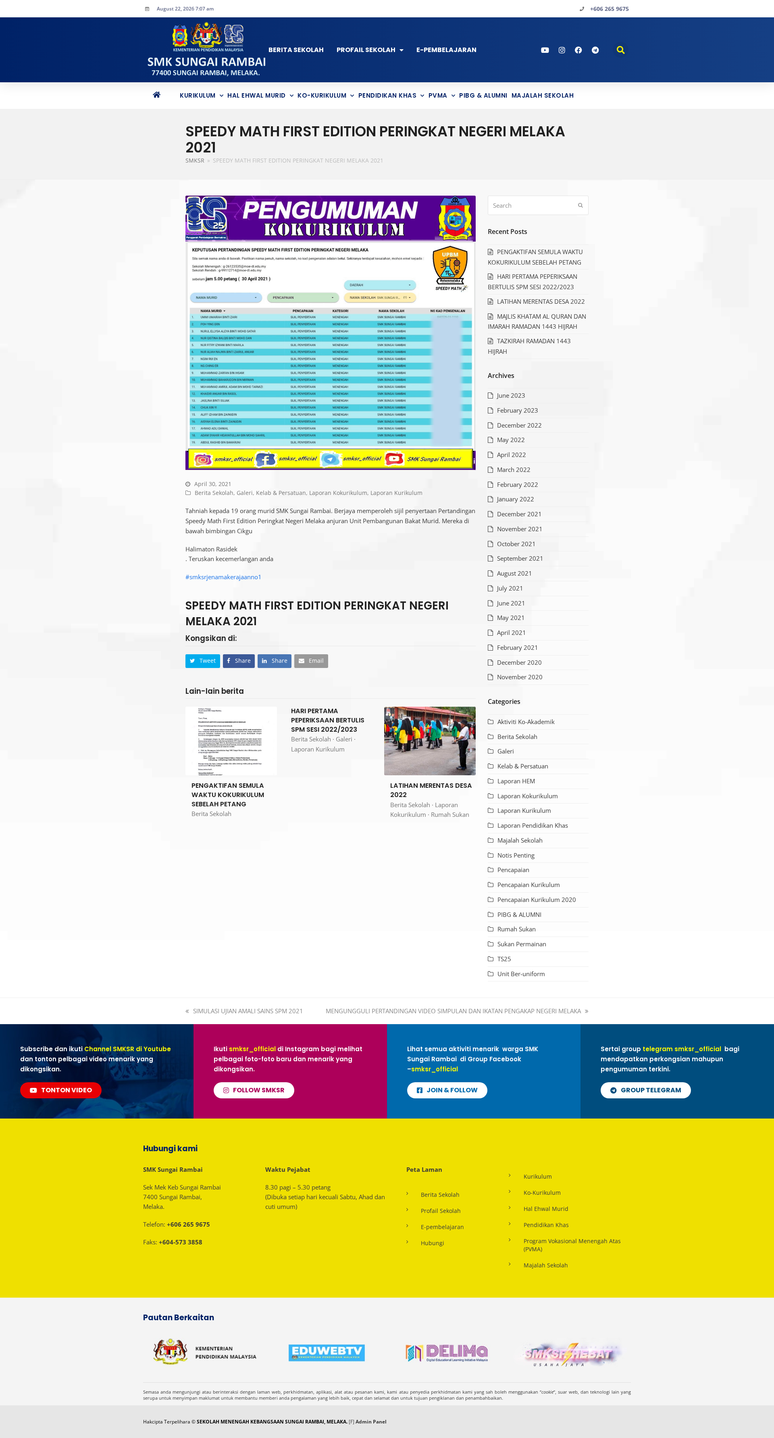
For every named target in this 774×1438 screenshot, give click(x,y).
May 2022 (511, 440)
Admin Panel (371, 1421)
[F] (351, 1421)
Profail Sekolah (366, 49)
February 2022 (517, 484)
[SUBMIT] (580, 205)
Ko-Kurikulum (322, 95)
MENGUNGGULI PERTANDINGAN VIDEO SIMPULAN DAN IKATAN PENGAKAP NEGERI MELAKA (453, 1011)
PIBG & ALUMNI (483, 95)
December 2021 (519, 514)
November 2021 (520, 529)
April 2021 (511, 632)
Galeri (245, 493)
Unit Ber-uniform (521, 974)
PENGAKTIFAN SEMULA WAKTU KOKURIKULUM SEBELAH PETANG (227, 794)
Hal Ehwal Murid (256, 95)
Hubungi (432, 1243)
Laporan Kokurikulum (338, 493)
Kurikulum (198, 95)
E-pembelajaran (442, 1227)
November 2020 (520, 677)
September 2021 (520, 558)
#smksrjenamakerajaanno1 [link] (223, 577)
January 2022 (515, 499)
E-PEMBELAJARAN (446, 49)
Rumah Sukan (450, 814)
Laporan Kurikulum (396, 493)
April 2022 (511, 455)
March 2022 (514, 469)
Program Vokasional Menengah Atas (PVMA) (572, 1245)
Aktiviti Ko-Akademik (526, 722)
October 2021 (516, 544)
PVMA (438, 95)
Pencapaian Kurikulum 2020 (536, 899)
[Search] (538, 205)
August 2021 (514, 573)
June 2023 (511, 395)
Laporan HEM (516, 781)
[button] (620, 50)
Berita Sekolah (296, 49)
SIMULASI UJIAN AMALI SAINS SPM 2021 (248, 1011)
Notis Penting (516, 855)
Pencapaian (513, 870)
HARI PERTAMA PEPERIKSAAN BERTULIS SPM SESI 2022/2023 (327, 720)
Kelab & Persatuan (281, 493)
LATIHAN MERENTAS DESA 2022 (431, 790)
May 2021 (511, 618)
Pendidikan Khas (387, 95)
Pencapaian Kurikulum (528, 885)
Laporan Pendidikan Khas (532, 825)
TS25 (504, 959)
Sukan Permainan (521, 944)
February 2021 (517, 647)
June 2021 (511, 603)
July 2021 (510, 588)
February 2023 (517, 410)
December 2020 (519, 662)
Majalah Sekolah (543, 95)
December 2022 (519, 425)
